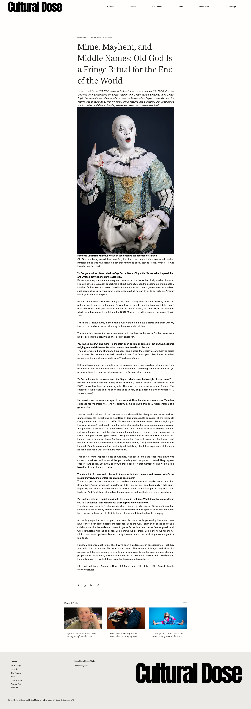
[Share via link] (98, 585)
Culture (14, 662)
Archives (14, 688)
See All (184, 603)
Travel (13, 677)
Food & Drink (16, 680)
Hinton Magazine (82, 665)
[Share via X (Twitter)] (85, 585)
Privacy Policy (16, 684)
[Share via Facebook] (78, 585)
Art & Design (16, 665)
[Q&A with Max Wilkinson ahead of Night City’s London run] (83, 618)
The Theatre (16, 673)
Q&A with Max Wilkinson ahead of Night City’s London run (82, 635)
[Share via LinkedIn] (91, 585)
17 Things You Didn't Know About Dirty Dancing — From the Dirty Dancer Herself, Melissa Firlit (167, 635)
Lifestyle (14, 669)
